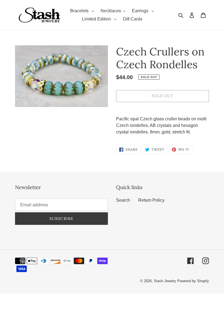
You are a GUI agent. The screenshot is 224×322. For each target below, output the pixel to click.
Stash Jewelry (165, 281)
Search (123, 200)
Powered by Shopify (193, 281)
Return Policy (151, 200)
